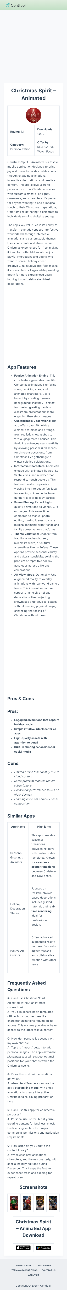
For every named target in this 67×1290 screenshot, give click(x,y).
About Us (33, 1275)
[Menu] (61, 5)
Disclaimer (44, 1265)
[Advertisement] (33, 45)
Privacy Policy (25, 1265)
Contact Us (48, 1270)
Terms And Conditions (24, 1270)
